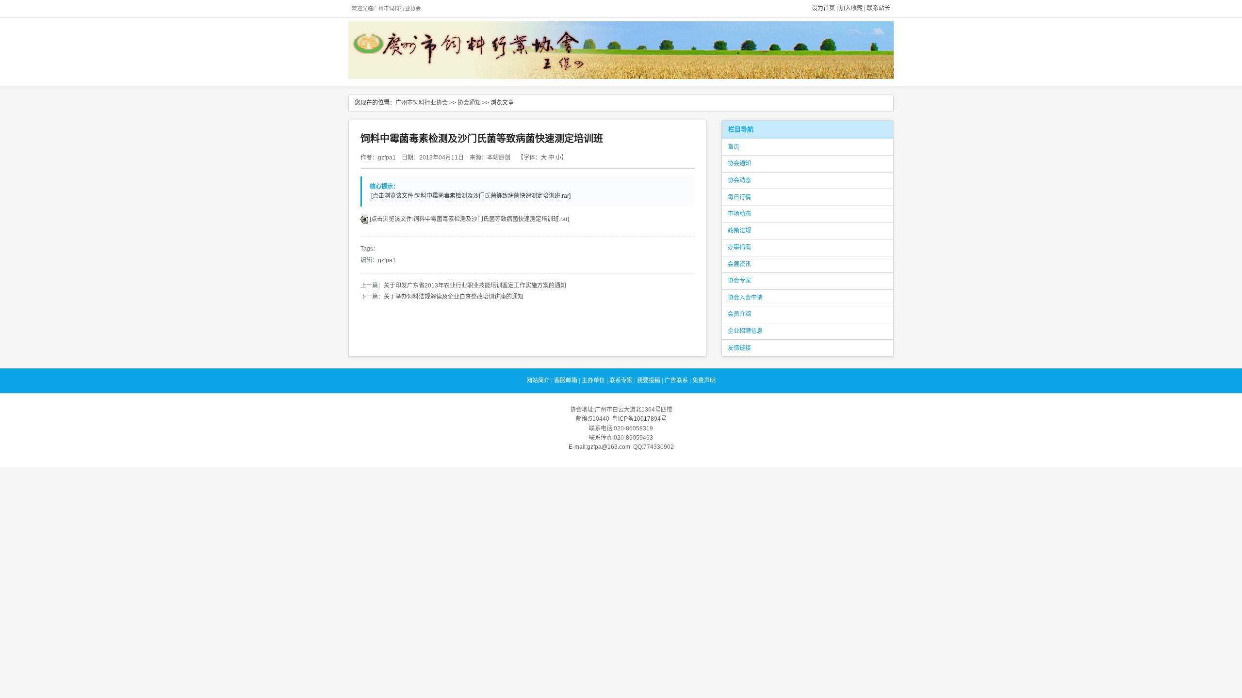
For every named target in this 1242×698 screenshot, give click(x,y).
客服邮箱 (565, 380)
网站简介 (538, 380)
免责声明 (704, 380)
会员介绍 (739, 314)
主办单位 (593, 380)
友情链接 (739, 348)
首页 (733, 146)
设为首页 (823, 8)
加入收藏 (851, 8)
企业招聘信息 (745, 331)
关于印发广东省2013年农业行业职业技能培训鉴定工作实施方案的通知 (475, 285)
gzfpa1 (387, 260)
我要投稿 (648, 380)
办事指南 (739, 247)
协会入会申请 (745, 297)
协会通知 (469, 102)
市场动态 (739, 213)
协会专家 (739, 280)
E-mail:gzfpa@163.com (599, 447)
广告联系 (676, 380)
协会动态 (739, 180)
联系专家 (621, 380)
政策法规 (739, 230)
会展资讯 (739, 264)
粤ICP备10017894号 (639, 418)
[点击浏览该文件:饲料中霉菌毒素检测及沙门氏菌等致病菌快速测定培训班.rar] (469, 219)
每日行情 (739, 197)
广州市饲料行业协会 (421, 102)
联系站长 (878, 8)
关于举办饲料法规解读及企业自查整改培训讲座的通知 (453, 296)
